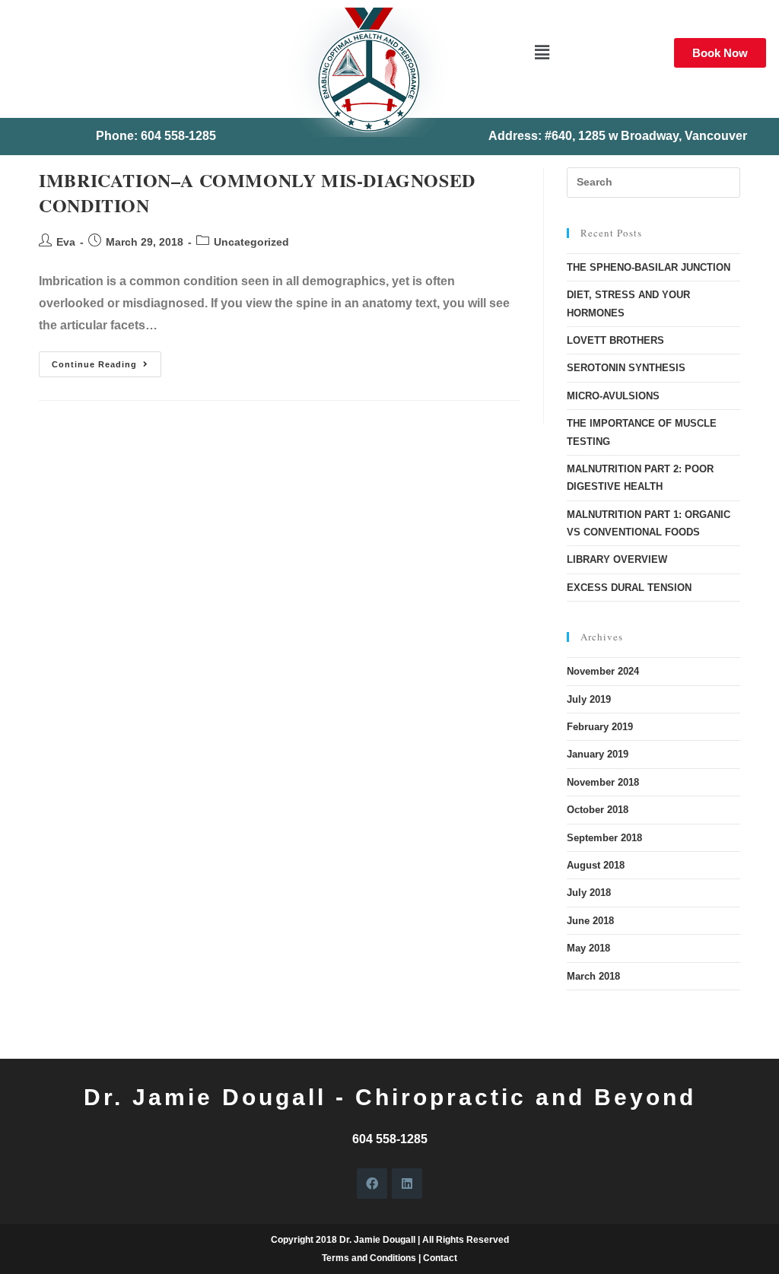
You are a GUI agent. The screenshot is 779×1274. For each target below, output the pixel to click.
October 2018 (597, 809)
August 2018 (596, 865)
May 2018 (588, 948)
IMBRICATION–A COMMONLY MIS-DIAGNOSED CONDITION (257, 193)
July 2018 (589, 892)
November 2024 (603, 671)
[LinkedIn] (407, 1183)
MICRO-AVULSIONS (613, 396)
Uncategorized (251, 242)
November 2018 (603, 782)
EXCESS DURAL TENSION (629, 587)
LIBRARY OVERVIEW (617, 559)
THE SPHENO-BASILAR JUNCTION (648, 267)
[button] (542, 52)
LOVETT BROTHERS (615, 340)
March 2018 (593, 976)
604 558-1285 (390, 1139)
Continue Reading (106, 360)
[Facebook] (372, 1183)
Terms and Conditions (369, 1258)
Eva (65, 242)
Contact (440, 1258)
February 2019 (600, 726)
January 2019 (597, 754)
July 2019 (589, 699)
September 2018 (604, 838)
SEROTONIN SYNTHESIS (626, 367)
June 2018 (590, 920)
